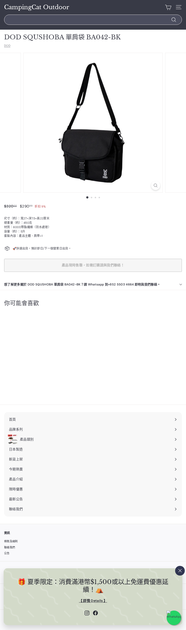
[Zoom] (155, 185)
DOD (7, 46)
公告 (7, 553)
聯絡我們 (9, 547)
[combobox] (93, 20)
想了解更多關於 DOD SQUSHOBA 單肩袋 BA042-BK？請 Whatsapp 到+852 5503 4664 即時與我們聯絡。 (82, 284)
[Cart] (168, 7)
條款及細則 (11, 541)
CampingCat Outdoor (36, 7)
